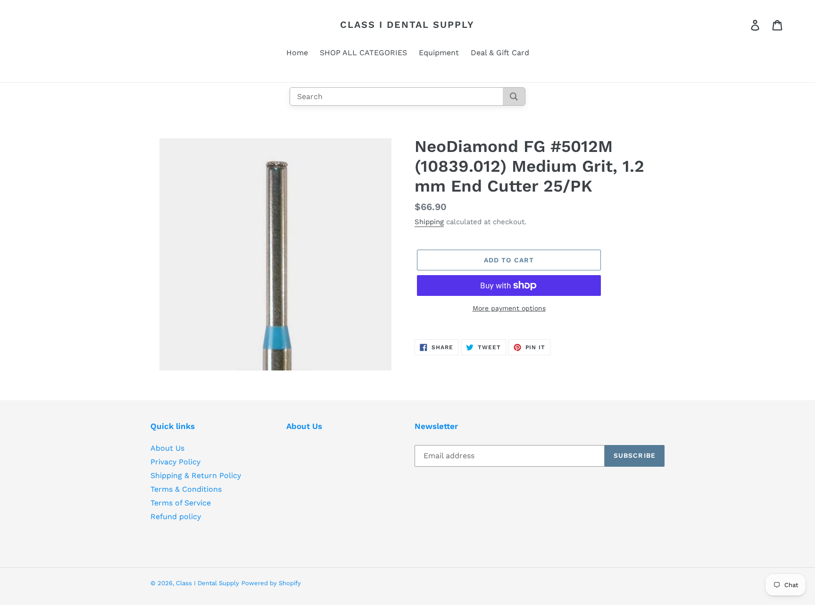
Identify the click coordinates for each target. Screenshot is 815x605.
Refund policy (175, 516)
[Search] (514, 96)
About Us (167, 448)
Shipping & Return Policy (195, 475)
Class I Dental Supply (407, 24)
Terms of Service (180, 502)
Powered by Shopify (271, 583)
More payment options (509, 308)
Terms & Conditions (186, 489)
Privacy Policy (175, 461)
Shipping (429, 222)
